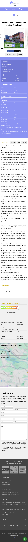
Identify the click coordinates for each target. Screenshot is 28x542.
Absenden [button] (14, 453)
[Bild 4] (8, 48)
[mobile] (25, 3)
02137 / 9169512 (8, 489)
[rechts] (20, 15)
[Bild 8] (16, 48)
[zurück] (3, 470)
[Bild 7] (14, 48)
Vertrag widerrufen (14, 535)
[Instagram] (22, 9)
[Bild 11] (22, 48)
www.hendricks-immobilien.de (11, 494)
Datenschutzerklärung (11, 442)
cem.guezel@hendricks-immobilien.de (10, 291)
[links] (7, 15)
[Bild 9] (18, 48)
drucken (20, 54)
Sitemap (15, 533)
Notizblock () (9, 54)
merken (15, 54)
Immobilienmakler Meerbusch (10, 539)
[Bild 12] (24, 48)
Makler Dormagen (20, 539)
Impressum (4, 533)
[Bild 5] (10, 48)
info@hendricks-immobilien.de (11, 492)
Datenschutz (10, 533)
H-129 (3, 75)
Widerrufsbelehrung (22, 533)
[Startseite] (14, 3)
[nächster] (24, 470)
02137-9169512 (11, 9)
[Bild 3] (6, 48)
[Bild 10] (20, 48)
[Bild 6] (12, 48)
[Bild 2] (4, 48)
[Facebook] (19, 9)
